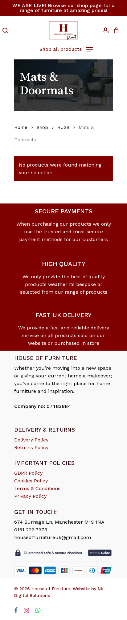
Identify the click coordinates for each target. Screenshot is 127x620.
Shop (42, 127)
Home (20, 127)
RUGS (63, 127)
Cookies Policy (31, 481)
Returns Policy (31, 447)
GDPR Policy (28, 473)
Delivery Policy (31, 440)
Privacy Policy (30, 496)
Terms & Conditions (37, 488)
